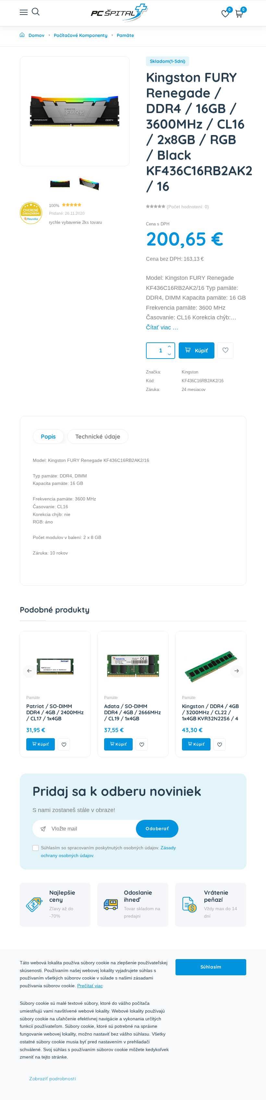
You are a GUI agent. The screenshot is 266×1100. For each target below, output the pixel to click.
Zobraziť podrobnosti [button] (52, 1079)
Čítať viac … (162, 327)
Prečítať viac (90, 985)
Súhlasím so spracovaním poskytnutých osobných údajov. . (108, 851)
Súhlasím (210, 967)
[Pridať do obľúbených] (225, 350)
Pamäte (54, 697)
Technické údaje (97, 436)
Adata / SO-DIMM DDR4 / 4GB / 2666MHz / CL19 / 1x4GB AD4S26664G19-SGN (76, 715)
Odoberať (157, 828)
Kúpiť (201, 350)
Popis (48, 436)
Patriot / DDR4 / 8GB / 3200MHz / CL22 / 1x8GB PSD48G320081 (231, 712)
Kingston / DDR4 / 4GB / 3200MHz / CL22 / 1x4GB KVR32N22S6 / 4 (154, 712)
